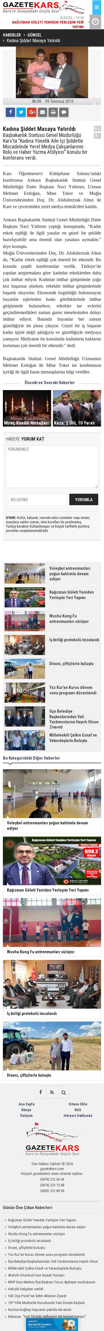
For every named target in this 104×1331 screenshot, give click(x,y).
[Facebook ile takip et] (40, 1092)
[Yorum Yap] (63, 112)
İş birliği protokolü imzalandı (29, 1241)
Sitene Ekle (77, 1104)
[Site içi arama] (63, 1092)
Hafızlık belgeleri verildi (25, 1289)
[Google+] (31, 112)
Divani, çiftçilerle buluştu (26, 1247)
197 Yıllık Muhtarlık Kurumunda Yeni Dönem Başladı (46, 1303)
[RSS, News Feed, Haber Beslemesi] (52, 1092)
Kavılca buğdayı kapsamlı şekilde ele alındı (39, 1309)
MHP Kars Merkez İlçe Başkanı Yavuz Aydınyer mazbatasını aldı (49, 1283)
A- (97, 135)
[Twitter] (21, 112)
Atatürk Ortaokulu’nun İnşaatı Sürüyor (36, 1275)
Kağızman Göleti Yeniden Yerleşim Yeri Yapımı (42, 1220)
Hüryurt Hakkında (78, 1115)
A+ (97, 128)
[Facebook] (10, 112)
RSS (78, 1110)
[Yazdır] (53, 112)
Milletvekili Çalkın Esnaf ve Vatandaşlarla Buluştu (44, 1268)
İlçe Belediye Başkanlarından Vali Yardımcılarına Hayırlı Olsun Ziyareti (50, 1262)
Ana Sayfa (26, 1104)
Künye (26, 1110)
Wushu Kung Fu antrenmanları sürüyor (36, 1234)
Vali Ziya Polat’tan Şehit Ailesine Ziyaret (37, 1296)
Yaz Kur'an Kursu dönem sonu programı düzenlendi (46, 1254)
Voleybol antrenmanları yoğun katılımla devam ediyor (47, 1227)
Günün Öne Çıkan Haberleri (27, 1207)
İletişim (26, 1115)
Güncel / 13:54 (55, 25)
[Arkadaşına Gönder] (42, 112)
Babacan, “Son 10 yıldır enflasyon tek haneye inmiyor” (47, 1316)
